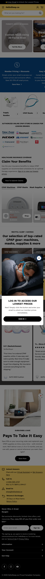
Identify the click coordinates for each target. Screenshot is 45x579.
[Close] (39, 258)
